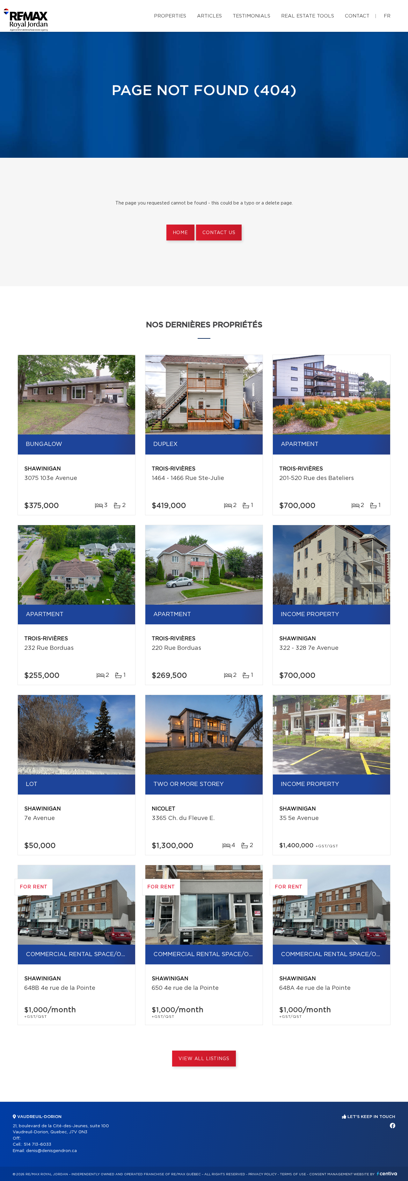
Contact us (218, 233)
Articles (209, 16)
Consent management (331, 1174)
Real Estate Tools (307, 16)
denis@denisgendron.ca (51, 1151)
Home (180, 233)
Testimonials (251, 16)
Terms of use (293, 1174)
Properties (170, 16)
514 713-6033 (37, 1145)
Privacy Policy (262, 1174)
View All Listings (203, 1059)
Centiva (387, 1173)
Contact (357, 16)
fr (387, 16)
